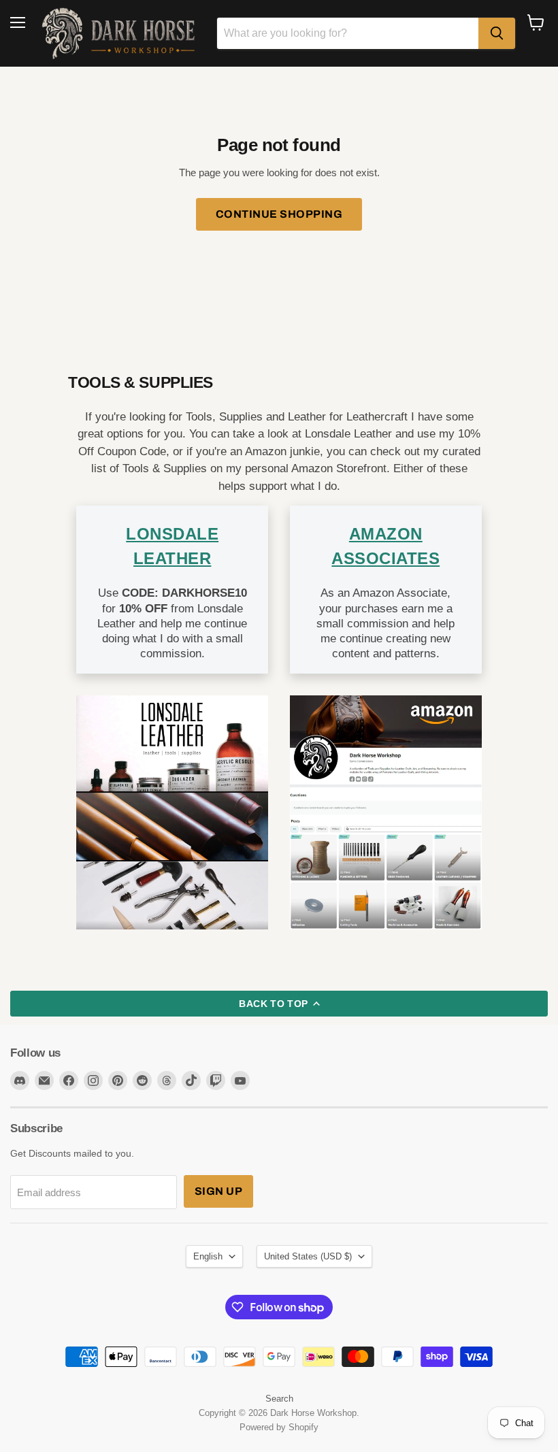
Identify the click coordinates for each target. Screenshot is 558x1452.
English (208, 1256)
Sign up (218, 1191)
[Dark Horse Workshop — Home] (121, 33)
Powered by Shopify (279, 1427)
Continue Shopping (279, 214)
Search (279, 1398)
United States (308, 1256)
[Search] (496, 33)
